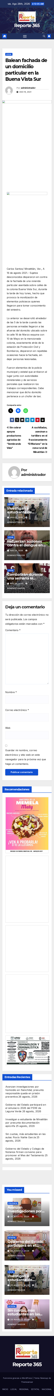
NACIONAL (47, 1389)
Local (9, 54)
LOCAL (13, 1389)
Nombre (11, 692)
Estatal (12, 1238)
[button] (44, 36)
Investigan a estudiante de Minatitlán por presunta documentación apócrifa (26, 1123)
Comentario (13, 630)
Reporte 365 (27, 25)
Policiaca (12, 1203)
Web (7, 727)
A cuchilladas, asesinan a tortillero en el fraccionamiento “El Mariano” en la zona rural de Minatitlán (37, 439)
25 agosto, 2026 (20, 1285)
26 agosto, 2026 (20, 1216)
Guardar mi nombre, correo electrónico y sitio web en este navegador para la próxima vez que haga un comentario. (25, 757)
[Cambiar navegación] (25, 36)
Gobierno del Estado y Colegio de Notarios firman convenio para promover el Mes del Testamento (24, 1152)
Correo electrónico (17, 710)
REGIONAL (24, 1389)
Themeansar (27, 1382)
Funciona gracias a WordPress (18, 1378)
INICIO (5, 1389)
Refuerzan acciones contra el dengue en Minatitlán (25, 545)
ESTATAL (35, 1389)
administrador (28, 88)
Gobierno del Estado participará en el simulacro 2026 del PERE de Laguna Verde (25, 1108)
